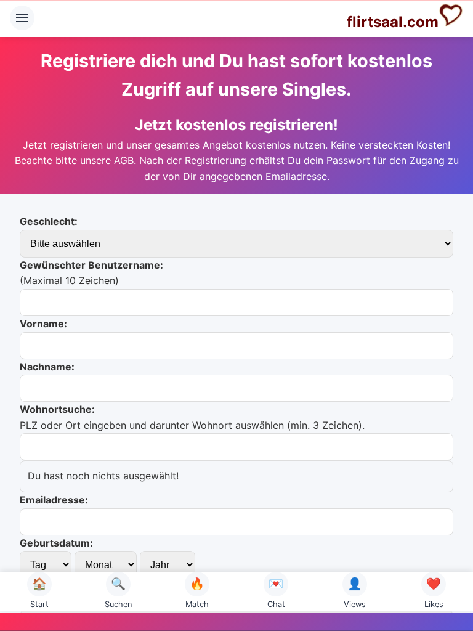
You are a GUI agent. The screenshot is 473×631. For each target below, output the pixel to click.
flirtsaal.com (393, 22)
